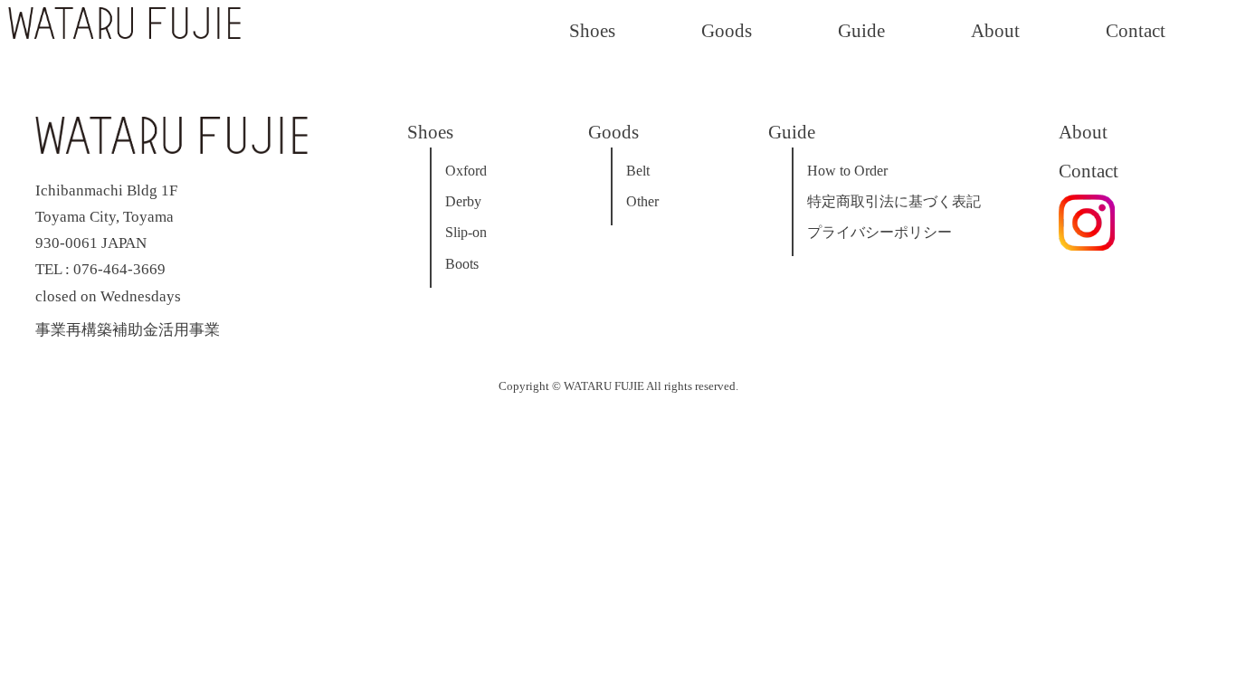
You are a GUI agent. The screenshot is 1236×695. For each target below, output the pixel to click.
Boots (462, 263)
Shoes (592, 31)
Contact (1135, 31)
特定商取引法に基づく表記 (894, 201)
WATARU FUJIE (604, 386)
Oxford (466, 170)
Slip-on (466, 232)
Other (642, 201)
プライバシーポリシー (879, 232)
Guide (861, 31)
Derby (463, 201)
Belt (638, 170)
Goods (726, 31)
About (995, 31)
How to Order (847, 170)
